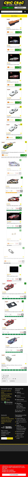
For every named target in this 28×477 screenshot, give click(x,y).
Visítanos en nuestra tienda (7, 418)
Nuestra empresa (5, 417)
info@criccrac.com (21, 397)
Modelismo (20, 7)
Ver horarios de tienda (22, 401)
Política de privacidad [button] (8, 471)
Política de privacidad (6, 396)
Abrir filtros (14, 16)
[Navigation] (25, 11)
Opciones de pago (5, 395)
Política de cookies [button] (8, 470)
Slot (8, 7)
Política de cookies (5, 399)
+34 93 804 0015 (20, 393)
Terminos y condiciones (6, 393)
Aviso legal (3, 398)
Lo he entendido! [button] (14, 474)
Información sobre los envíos (6, 391)
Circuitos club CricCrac (6, 420)
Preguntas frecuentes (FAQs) (6, 422)
